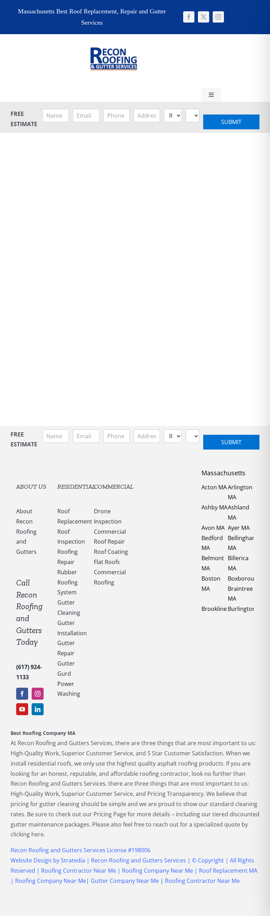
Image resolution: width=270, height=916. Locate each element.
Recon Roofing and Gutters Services (138, 860)
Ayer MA (239, 528)
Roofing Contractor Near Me (78, 870)
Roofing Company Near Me (157, 870)
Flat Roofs (107, 562)
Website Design (31, 860)
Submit (231, 122)
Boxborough (244, 578)
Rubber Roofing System (67, 582)
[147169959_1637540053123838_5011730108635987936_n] (113, 37)
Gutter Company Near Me (125, 881)
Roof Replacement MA (228, 870)
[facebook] (188, 17)
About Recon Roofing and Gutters (26, 531)
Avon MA (213, 528)
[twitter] (203, 17)
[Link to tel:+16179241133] (161, 60)
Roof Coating (111, 552)
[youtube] (22, 709)
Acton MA (214, 487)
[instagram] (218, 17)
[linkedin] (38, 709)
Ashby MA (214, 507)
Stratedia (73, 860)
